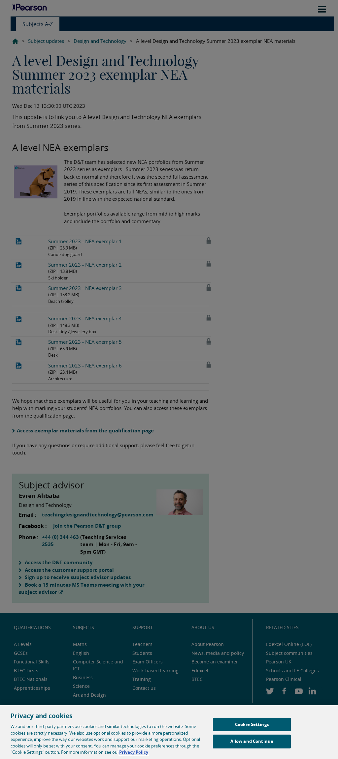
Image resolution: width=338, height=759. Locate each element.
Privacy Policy (133, 752)
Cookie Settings (252, 724)
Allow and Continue (251, 741)
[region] (169, 732)
